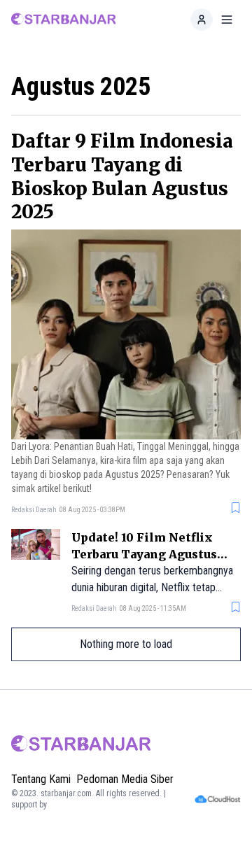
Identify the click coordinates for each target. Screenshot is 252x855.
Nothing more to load (126, 644)
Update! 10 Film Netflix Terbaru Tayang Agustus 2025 (144, 554)
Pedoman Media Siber (125, 779)
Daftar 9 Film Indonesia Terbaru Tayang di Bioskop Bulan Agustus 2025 (122, 176)
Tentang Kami (41, 779)
